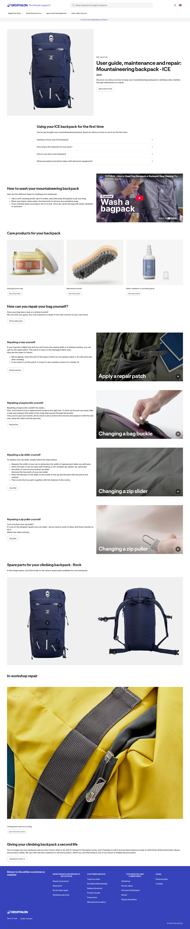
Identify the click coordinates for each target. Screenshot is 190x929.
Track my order (93, 879)
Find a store (92, 897)
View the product (15, 293)
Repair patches (15, 370)
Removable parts (16, 321)
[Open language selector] (180, 5)
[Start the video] (178, 376)
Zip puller (13, 538)
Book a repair (127, 886)
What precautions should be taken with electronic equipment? (65, 161)
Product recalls (93, 893)
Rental (124, 895)
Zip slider (13, 488)
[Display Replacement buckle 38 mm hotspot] (114, 652)
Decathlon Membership (97, 884)
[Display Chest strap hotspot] (105, 619)
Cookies (159, 884)
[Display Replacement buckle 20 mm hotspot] (116, 637)
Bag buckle (13, 425)
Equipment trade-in (17, 859)
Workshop (125, 881)
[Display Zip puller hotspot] (59, 605)
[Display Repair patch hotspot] (47, 622)
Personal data (162, 879)
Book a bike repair (60, 890)
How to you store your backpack (51, 154)
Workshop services (61, 895)
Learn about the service (17, 832)
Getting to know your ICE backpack (53, 140)
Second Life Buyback (130, 890)
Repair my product (61, 881)
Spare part (57, 886)
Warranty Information (96, 902)
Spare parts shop (105, 89)
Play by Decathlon (129, 899)
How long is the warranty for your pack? (54, 147)
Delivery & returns (94, 888)
